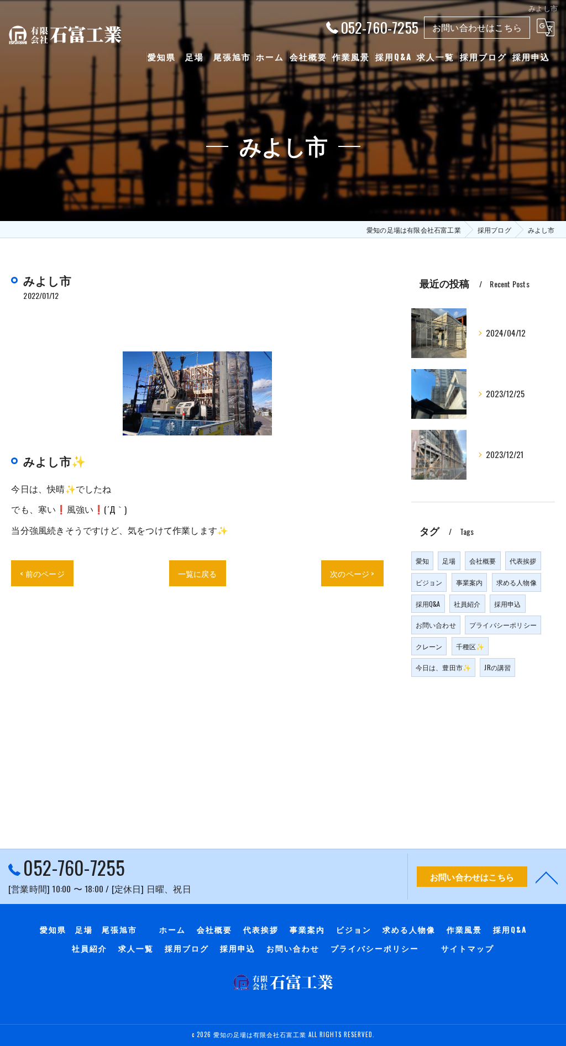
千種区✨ (470, 646)
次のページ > (352, 573)
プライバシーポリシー (503, 624)
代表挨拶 (523, 560)
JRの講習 (497, 667)
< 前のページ (42, 573)
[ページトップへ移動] (547, 877)
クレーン (429, 646)
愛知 (422, 560)
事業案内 (469, 582)
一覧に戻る (197, 573)
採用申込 (507, 603)
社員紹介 (467, 603)
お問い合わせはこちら (477, 27)
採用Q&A (428, 603)
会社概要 (482, 560)
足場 (448, 560)
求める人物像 (516, 582)
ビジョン (429, 582)
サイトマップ (467, 948)
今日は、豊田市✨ (443, 667)
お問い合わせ (436, 624)
